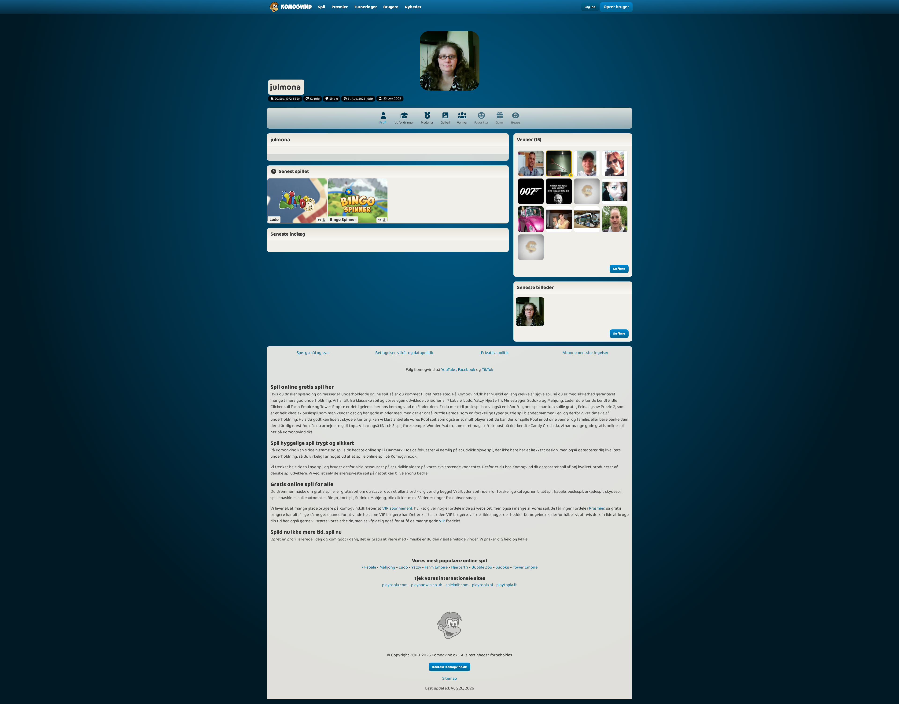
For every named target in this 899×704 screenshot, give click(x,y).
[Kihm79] (587, 163)
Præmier (596, 508)
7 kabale (368, 567)
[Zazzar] (615, 191)
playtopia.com (395, 585)
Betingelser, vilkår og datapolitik (404, 353)
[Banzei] (587, 191)
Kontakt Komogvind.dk (449, 667)
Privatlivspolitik (495, 353)
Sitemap (449, 678)
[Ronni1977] (559, 191)
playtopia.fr (506, 585)
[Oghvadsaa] (559, 163)
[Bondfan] (531, 191)
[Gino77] (615, 219)
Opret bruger (616, 7)
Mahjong (387, 567)
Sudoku (502, 567)
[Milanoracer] (587, 219)
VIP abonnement (397, 508)
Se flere (619, 269)
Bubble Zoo (482, 567)
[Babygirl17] (615, 163)
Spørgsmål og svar (313, 353)
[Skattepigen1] (559, 219)
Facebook (466, 369)
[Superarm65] (531, 163)
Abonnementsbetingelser (585, 353)
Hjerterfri (459, 567)
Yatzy (416, 567)
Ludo (403, 567)
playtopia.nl (482, 585)
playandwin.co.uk (426, 585)
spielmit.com (457, 585)
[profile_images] (530, 311)
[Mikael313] (531, 219)
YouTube (448, 369)
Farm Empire (436, 567)
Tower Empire (525, 567)
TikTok (487, 369)
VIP (442, 521)
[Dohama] (531, 247)
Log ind (590, 7)
